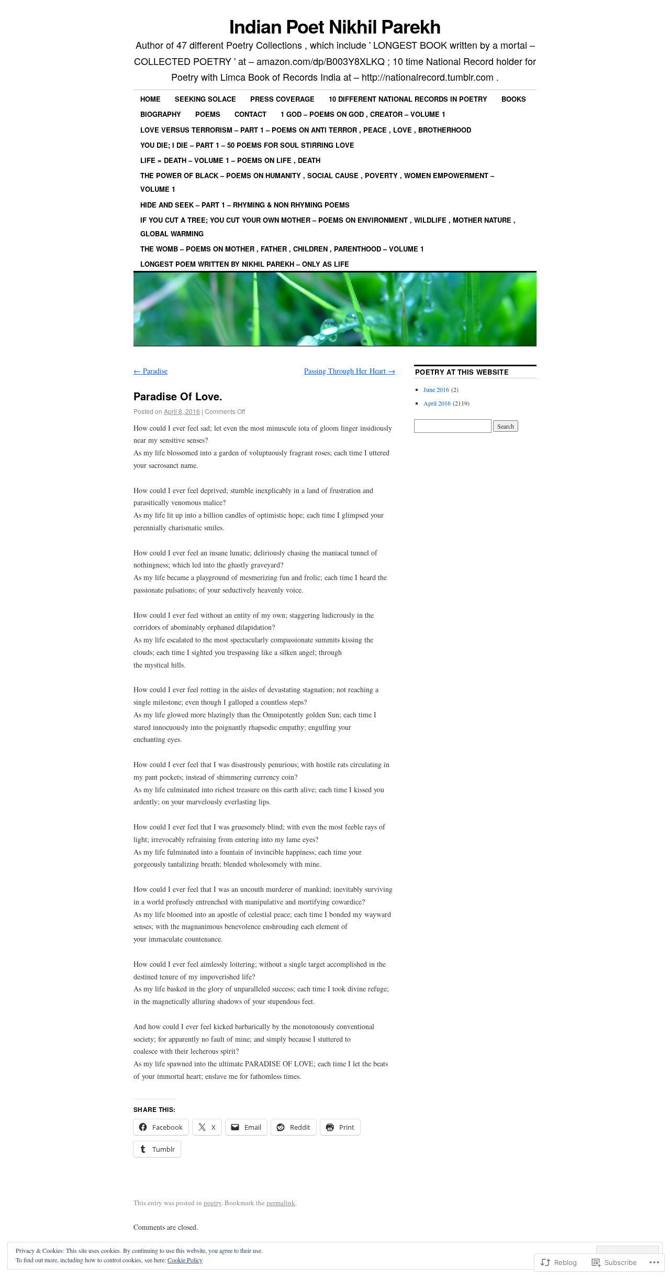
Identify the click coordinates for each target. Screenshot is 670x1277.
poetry (212, 1202)
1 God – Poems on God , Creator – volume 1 (363, 114)
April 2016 (437, 403)
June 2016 (436, 389)
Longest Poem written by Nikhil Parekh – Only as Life (244, 264)
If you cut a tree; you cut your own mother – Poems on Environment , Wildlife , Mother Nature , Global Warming (328, 226)
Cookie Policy (185, 1260)
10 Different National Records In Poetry (408, 99)
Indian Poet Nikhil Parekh (335, 25)
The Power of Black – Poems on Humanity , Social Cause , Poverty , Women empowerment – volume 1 (317, 182)
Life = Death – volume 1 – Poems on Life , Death (230, 160)
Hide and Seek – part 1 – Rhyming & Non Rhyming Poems (245, 205)
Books (513, 99)
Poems (207, 114)
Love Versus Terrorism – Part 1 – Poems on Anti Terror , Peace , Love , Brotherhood (305, 130)
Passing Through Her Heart (349, 371)
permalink (280, 1202)
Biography (160, 114)
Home (150, 99)
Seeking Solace (205, 99)
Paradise (150, 371)
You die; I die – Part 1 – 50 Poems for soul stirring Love (247, 145)
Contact (250, 114)
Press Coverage (282, 99)
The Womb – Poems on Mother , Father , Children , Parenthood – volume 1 (282, 249)
